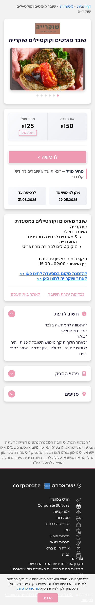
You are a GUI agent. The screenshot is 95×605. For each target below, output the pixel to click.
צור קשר (76, 558)
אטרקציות (61, 511)
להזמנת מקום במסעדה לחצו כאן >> (53, 273)
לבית (66, 554)
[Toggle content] (11, 313)
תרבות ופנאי (60, 542)
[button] (58, 95)
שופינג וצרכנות (58, 523)
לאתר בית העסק (25, 294)
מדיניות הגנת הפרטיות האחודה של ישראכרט (47, 569)
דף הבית (84, 6)
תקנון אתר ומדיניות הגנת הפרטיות (55, 563)
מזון (67, 530)
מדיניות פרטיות (28, 588)
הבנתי (48, 598)
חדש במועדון (59, 499)
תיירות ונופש (59, 536)
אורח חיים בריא (58, 548)
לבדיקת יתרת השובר (66, 294)
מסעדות (66, 6)
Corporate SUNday (54, 505)
